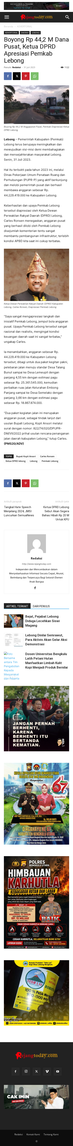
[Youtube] (58, 1072)
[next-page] (12, 677)
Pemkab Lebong (50, 460)
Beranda (8, 26)
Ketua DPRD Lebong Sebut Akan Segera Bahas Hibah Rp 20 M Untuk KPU (55, 513)
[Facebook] (8, 76)
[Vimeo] (47, 1072)
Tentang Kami (51, 1134)
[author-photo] (36, 553)
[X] (17, 76)
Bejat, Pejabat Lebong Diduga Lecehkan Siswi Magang (42, 620)
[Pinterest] (26, 76)
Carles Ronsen (47, 456)
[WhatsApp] (35, 76)
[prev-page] (6, 677)
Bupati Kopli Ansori (26, 456)
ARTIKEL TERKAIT (17, 606)
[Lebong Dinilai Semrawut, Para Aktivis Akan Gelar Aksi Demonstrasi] (13, 639)
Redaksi (16, 67)
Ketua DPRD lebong (16, 460)
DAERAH (24, 32)
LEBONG (36, 32)
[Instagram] (26, 1071)
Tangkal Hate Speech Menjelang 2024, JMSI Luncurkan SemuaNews (19, 511)
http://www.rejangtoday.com (36, 564)
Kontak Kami (33, 1134)
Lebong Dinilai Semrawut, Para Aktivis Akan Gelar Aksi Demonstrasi (46, 639)
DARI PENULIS (41, 606)
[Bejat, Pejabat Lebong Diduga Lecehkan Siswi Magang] (13, 621)
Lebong (33, 460)
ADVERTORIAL (24, 26)
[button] (6, 17)
